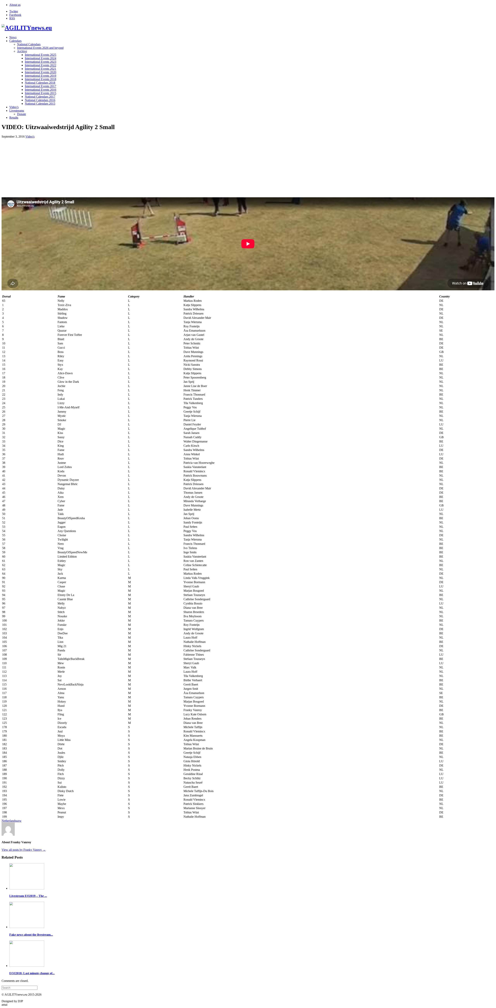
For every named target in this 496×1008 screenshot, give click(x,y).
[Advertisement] (118, 167)
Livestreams (16, 110)
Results (13, 117)
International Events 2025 (40, 54)
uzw (19, 820)
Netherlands (9, 820)
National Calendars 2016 (40, 100)
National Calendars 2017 (40, 96)
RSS (12, 18)
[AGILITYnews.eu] (27, 27)
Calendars (15, 40)
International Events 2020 (40, 72)
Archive (22, 51)
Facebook (15, 14)
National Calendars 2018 (40, 82)
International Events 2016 (40, 89)
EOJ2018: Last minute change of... (32, 973)
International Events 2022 (40, 65)
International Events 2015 (40, 93)
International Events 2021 (40, 68)
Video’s (14, 107)
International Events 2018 (40, 79)
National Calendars (28, 44)
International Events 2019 (40, 75)
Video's (29, 136)
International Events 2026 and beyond (40, 47)
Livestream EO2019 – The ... (28, 896)
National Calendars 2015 (40, 103)
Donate (21, 114)
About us (15, 4)
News (12, 37)
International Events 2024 (40, 58)
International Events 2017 (40, 86)
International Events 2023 (40, 61)
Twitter (13, 11)
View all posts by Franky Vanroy (24, 849)
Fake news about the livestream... (31, 934)
